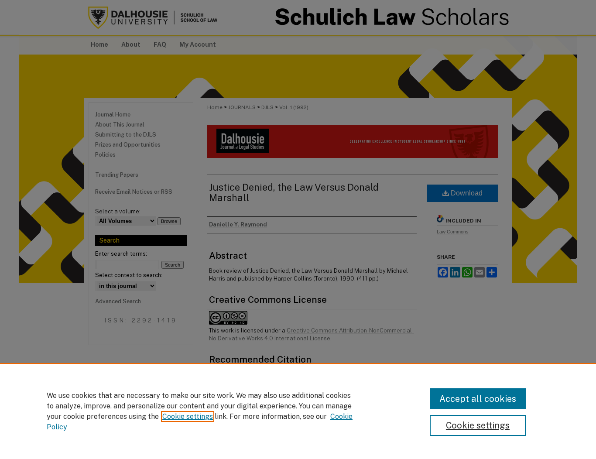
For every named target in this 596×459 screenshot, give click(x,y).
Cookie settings (187, 416)
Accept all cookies (477, 399)
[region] (298, 411)
